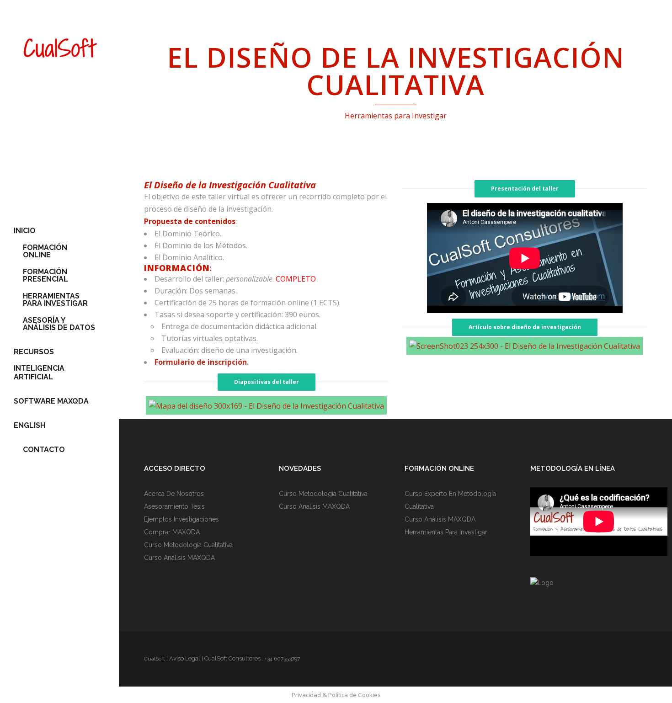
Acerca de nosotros (174, 493)
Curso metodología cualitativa (188, 545)
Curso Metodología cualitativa (323, 493)
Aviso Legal (184, 658)
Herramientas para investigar (446, 532)
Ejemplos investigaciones (181, 519)
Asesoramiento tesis (174, 506)
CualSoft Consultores (232, 658)
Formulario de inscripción (201, 362)
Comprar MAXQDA (172, 532)
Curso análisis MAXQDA (179, 557)
